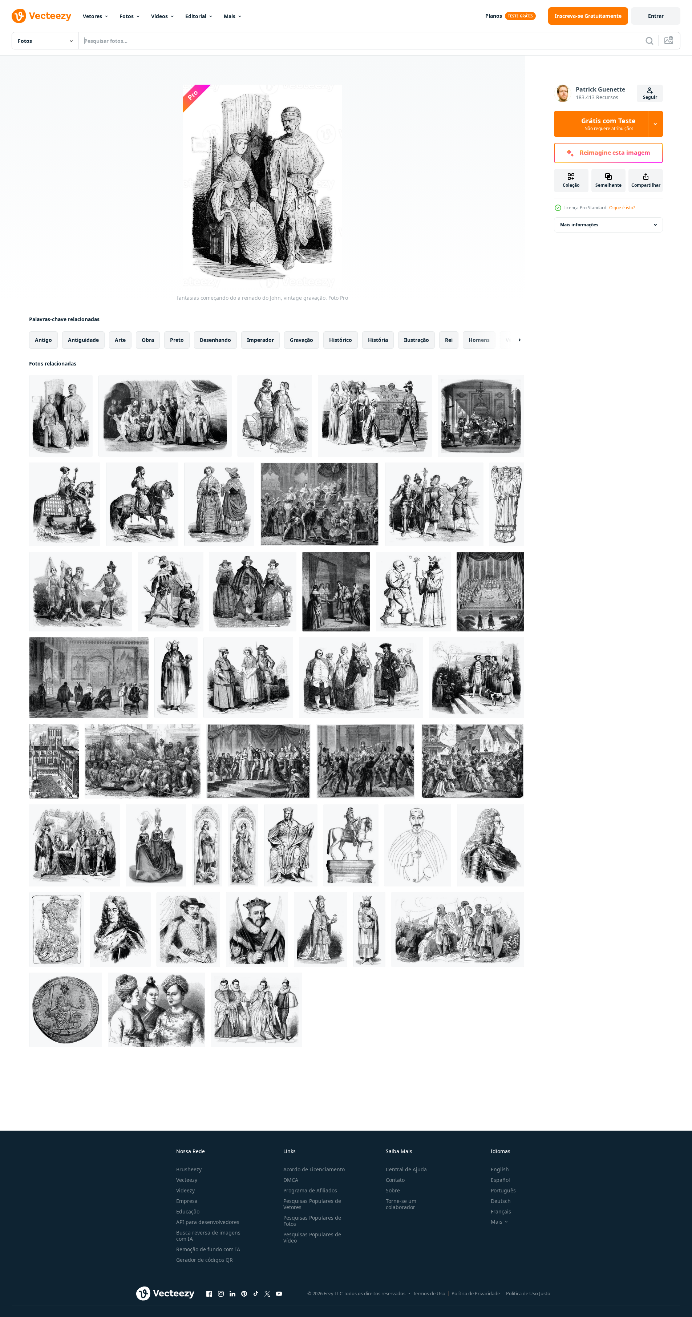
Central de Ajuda (406, 1169)
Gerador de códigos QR (204, 1259)
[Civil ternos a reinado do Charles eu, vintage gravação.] (252, 591)
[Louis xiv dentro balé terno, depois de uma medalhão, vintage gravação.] (56, 929)
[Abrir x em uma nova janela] (267, 1293)
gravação (301, 339)
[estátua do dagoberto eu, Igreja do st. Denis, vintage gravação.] (290, 845)
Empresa (187, 1200)
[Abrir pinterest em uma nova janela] (244, 1293)
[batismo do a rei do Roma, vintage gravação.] (258, 761)
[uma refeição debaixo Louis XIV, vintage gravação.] (481, 416)
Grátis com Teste (608, 124)
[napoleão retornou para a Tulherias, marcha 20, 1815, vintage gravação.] (365, 761)
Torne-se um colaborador (401, 1204)
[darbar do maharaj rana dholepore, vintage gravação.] (143, 761)
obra (148, 339)
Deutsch (501, 1200)
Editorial (195, 16)
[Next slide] (513, 340)
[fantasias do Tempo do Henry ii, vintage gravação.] (375, 416)
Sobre (393, 1190)
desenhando (215, 339)
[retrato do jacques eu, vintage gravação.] (188, 929)
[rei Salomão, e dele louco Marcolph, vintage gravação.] (413, 591)
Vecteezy (186, 1179)
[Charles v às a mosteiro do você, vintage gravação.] (89, 677)
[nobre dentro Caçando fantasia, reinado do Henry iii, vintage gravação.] (142, 504)
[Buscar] (649, 40)
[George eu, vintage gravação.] (120, 929)
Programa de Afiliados (310, 1190)
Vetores (92, 16)
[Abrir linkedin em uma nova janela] (232, 1293)
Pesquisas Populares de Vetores (312, 1204)
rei (449, 339)
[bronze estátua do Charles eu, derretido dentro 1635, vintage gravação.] (351, 845)
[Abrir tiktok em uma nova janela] (256, 1293)
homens (479, 339)
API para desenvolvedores (207, 1222)
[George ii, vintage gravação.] (490, 845)
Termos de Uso (429, 1293)
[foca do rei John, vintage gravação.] (65, 1010)
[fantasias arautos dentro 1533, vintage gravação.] (64, 504)
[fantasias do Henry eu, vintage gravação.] (275, 416)
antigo (43, 339)
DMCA (290, 1179)
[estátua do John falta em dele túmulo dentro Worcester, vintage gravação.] (506, 504)
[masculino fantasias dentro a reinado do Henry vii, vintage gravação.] (74, 845)
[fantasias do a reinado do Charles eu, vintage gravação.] (219, 504)
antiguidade (83, 339)
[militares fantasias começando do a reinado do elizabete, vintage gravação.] (434, 504)
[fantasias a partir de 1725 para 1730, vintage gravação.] (248, 677)
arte (120, 339)
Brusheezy (189, 1169)
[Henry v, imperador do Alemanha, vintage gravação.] (320, 929)
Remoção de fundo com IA (208, 1249)
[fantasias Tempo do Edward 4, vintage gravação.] (80, 591)
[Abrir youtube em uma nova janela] (279, 1293)
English (500, 1169)
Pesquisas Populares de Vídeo (312, 1237)
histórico (340, 339)
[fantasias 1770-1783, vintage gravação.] (361, 677)
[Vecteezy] (41, 16)
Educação (187, 1211)
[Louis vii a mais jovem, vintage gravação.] (369, 929)
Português (503, 1190)
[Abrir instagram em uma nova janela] (221, 1293)
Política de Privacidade (476, 1293)
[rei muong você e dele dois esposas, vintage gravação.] (156, 1010)
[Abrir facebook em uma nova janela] (209, 1293)
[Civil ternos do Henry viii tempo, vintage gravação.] (476, 677)
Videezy (185, 1190)
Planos (493, 15)
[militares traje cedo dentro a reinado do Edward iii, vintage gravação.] (457, 929)
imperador (260, 339)
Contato (395, 1179)
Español (500, 1179)
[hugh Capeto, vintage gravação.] (176, 677)
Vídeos (159, 16)
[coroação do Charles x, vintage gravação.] (319, 504)
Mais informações (579, 225)
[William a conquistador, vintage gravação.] (257, 929)
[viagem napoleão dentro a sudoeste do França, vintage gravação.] (472, 761)
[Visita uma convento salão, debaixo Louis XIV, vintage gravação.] (336, 591)
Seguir (650, 97)
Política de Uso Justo (528, 1293)
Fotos (127, 16)
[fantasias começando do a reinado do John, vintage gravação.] (61, 416)
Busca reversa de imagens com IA (208, 1235)
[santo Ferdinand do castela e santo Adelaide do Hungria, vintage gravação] (207, 845)
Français (501, 1211)
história (378, 339)
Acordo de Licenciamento (314, 1169)
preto (177, 339)
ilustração (416, 339)
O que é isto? (622, 208)
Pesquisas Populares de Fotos (312, 1220)
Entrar (656, 15)
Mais (229, 16)
